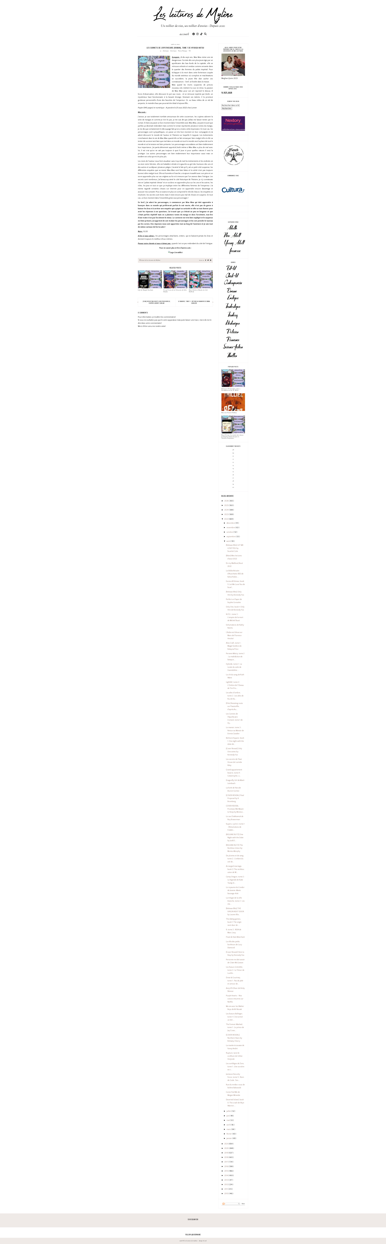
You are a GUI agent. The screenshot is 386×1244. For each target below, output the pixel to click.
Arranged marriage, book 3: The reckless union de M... (235, 869)
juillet (229, 1111)
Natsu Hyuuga (182, 51)
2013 (226, 1180)
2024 (226, 510)
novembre (231, 528)
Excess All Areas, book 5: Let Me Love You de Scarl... (235, 584)
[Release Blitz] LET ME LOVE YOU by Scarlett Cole (234, 548)
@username (196, 1234)
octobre (230, 532)
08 (233, 450)
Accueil (184, 34)
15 (160, 51)
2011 (226, 1189)
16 (233, 475)
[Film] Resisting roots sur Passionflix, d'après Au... (234, 706)
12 (233, 462)
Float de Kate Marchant (235, 937)
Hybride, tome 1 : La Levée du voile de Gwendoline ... (234, 667)
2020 (226, 1148)
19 (233, 484)
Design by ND (202, 1241)
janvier (229, 1138)
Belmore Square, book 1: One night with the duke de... (235, 741)
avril (228, 1125)
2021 (226, 1144)
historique (173, 51)
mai (228, 1120)
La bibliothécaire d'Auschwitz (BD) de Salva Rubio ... (234, 574)
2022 (226, 519)
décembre (231, 523)
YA (190, 51)
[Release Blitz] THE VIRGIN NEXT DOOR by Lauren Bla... (235, 911)
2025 (226, 505)
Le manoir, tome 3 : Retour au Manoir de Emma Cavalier (235, 731)
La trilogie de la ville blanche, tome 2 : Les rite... (235, 901)
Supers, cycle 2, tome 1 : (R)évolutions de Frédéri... (235, 827)
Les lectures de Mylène (193, 14)
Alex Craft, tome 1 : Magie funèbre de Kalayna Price (233, 646)
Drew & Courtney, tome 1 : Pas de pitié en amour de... (234, 981)
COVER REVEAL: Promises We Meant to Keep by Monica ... (235, 809)
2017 (226, 1162)
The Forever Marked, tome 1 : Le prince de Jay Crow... (235, 1027)
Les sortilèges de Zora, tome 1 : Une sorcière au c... (235, 1067)
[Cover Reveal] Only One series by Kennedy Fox (234, 752)
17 (233, 478)
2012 (226, 1185)
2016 (226, 1167)
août (228, 541)
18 (233, 481)
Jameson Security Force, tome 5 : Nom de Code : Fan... (235, 1077)
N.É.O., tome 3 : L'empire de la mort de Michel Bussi (234, 617)
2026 (226, 501)
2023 (226, 514)
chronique (166, 51)
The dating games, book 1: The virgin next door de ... (233, 922)
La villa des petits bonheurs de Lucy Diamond (234, 945)
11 (233, 459)
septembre (231, 537)
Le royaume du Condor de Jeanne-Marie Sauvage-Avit (235, 890)
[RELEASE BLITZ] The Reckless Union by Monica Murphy (234, 848)
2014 (226, 1176)
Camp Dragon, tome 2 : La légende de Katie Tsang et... (235, 880)
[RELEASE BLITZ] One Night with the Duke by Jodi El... (234, 838)
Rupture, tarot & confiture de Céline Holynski (234, 1056)
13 (233, 465)
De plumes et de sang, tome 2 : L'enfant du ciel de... (235, 859)
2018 (226, 1157)
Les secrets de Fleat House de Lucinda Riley (234, 762)
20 (233, 487)
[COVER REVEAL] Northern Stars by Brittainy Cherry (234, 1038)
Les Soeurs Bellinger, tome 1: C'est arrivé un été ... (234, 1017)
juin (228, 1116)
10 (233, 456)
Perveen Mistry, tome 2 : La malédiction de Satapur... (235, 657)
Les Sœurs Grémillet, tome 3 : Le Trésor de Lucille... (235, 970)
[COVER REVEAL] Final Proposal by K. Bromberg (235, 798)
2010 (226, 1194)
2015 (226, 1171)
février (229, 1134)
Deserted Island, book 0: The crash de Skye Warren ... (235, 1103)
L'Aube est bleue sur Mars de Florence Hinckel (234, 635)
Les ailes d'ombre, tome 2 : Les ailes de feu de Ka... (234, 696)
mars (229, 1129)
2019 (226, 1153)
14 (233, 468)
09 (233, 453)
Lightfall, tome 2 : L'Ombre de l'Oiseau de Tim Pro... (235, 685)
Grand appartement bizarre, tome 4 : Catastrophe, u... (234, 773)
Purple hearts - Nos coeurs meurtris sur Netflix (234, 999)
